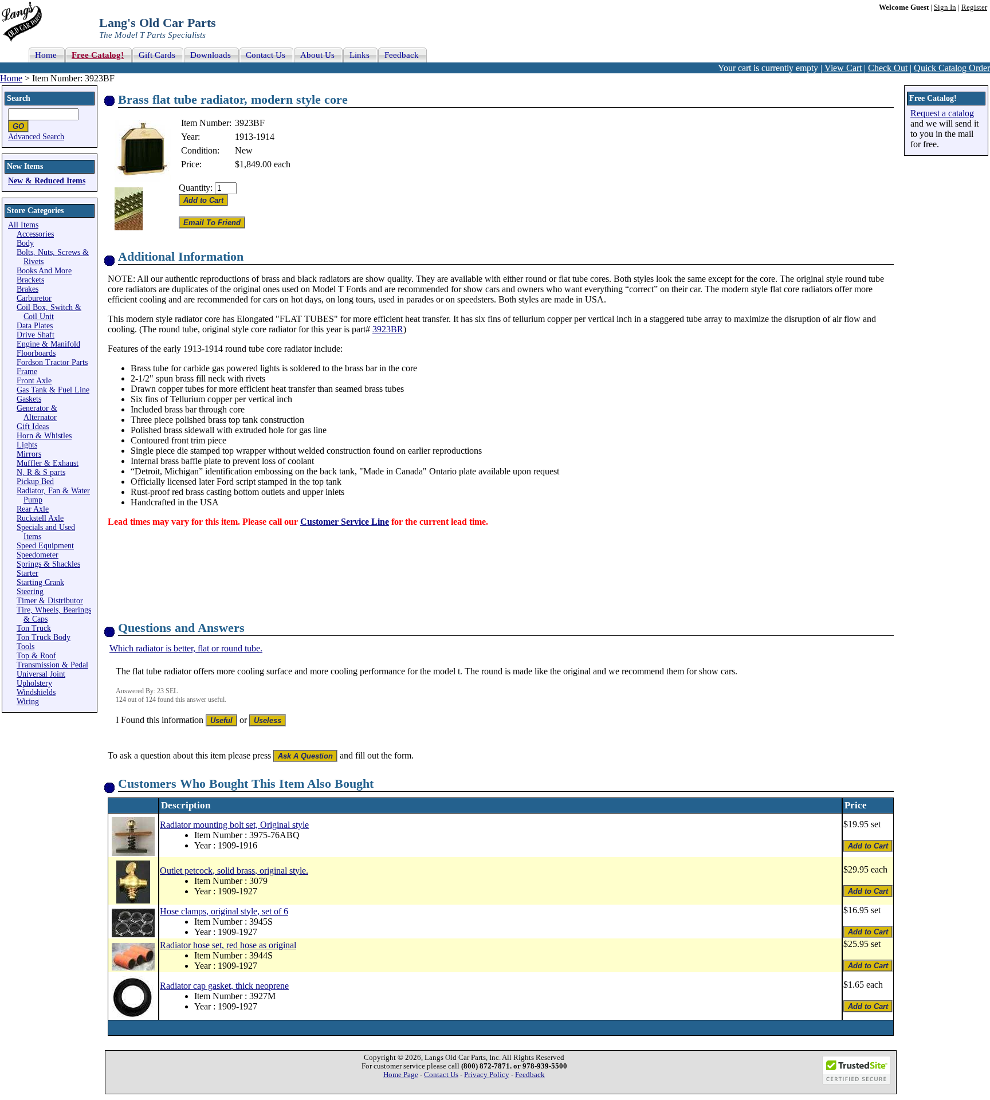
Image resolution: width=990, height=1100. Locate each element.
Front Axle (34, 380)
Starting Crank (40, 582)
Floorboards (36, 353)
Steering (30, 591)
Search (18, 98)
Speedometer (37, 555)
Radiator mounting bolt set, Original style (234, 825)
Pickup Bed (35, 481)
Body (25, 243)
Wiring (28, 701)
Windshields (36, 692)
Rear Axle (33, 509)
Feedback (530, 1075)
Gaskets (29, 399)
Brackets (30, 280)
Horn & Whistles (44, 435)
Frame (27, 371)
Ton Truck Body (43, 637)
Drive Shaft (35, 335)
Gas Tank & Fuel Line (53, 390)
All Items (23, 225)
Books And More (44, 270)
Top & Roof (36, 655)
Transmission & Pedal (52, 665)
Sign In (945, 7)
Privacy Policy (486, 1075)
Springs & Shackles (48, 564)
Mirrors (29, 454)
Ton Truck (34, 628)
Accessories (35, 234)
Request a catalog (942, 113)
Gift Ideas (33, 426)
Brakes (27, 289)
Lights (27, 445)
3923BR (387, 329)
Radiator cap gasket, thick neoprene (224, 986)
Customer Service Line (344, 522)
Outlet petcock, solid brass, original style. (234, 870)
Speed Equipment (45, 545)
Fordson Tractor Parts (52, 362)
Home (11, 78)
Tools (25, 646)
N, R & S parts (41, 472)
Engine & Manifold (48, 344)
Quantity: (196, 187)
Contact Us (441, 1075)
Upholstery (34, 683)
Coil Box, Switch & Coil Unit (49, 312)
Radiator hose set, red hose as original (228, 945)
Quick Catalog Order (952, 68)
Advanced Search (36, 136)
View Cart (843, 68)
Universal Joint (41, 674)
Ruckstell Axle (40, 518)
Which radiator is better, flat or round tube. (185, 648)
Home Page (400, 1075)
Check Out (887, 68)
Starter (27, 573)
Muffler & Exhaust (47, 463)
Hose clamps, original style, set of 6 (224, 911)
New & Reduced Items (46, 180)
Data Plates (35, 325)
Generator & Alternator (37, 413)
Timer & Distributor (50, 600)
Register (974, 7)
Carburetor (34, 298)
